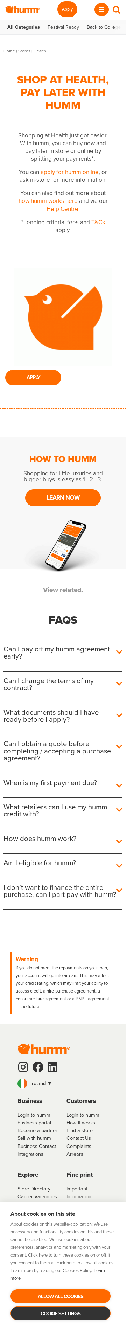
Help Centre (62, 209)
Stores (24, 51)
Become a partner (37, 1130)
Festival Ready (63, 27)
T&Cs (98, 222)
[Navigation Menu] (101, 9)
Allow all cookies (60, 1296)
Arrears (74, 1154)
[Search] (116, 9)
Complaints (78, 1146)
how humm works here (48, 201)
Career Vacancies (37, 1196)
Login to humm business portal (34, 1118)
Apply (67, 9)
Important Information (78, 1192)
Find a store (79, 1130)
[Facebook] (37, 1067)
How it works (80, 1122)
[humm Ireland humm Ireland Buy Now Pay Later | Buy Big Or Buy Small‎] (22, 9)
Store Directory (34, 1189)
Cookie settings (60, 1313)
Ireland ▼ (40, 1083)
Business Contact (37, 1146)
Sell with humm (34, 1138)
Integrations (30, 1154)
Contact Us (78, 1138)
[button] (63, 1083)
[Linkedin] (52, 1067)
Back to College (104, 27)
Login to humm (82, 1115)
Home (9, 51)
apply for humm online (70, 172)
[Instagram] (23, 1067)
